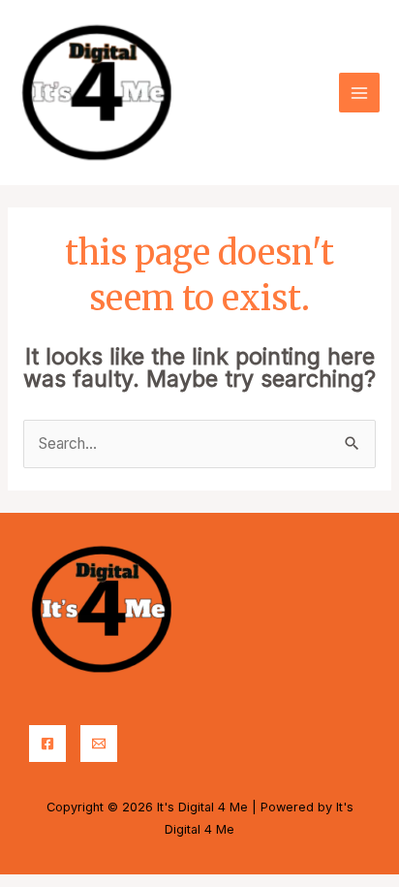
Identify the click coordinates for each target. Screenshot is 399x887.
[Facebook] (47, 743)
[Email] (98, 743)
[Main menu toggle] (359, 93)
